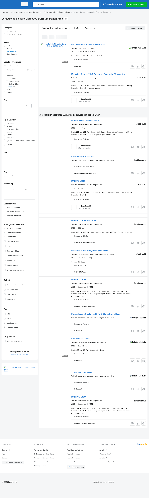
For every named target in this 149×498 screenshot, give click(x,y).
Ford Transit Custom (80, 339)
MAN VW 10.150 (78, 181)
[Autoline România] (10, 4)
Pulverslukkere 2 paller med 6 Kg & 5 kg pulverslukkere (95, 314)
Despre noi (6, 450)
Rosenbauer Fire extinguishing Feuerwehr (90, 251)
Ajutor (4, 454)
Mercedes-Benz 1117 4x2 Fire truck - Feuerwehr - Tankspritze (98, 74)
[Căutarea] (34, 4)
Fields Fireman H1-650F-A (82, 156)
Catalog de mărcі (40, 466)
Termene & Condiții (41, 450)
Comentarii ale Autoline (42, 462)
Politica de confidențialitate (44, 454)
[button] (138, 66)
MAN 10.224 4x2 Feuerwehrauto (85, 121)
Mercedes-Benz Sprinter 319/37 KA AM (88, 44)
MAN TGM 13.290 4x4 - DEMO (84, 221)
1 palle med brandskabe (81, 372)
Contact (4, 458)
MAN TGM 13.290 (78, 280)
